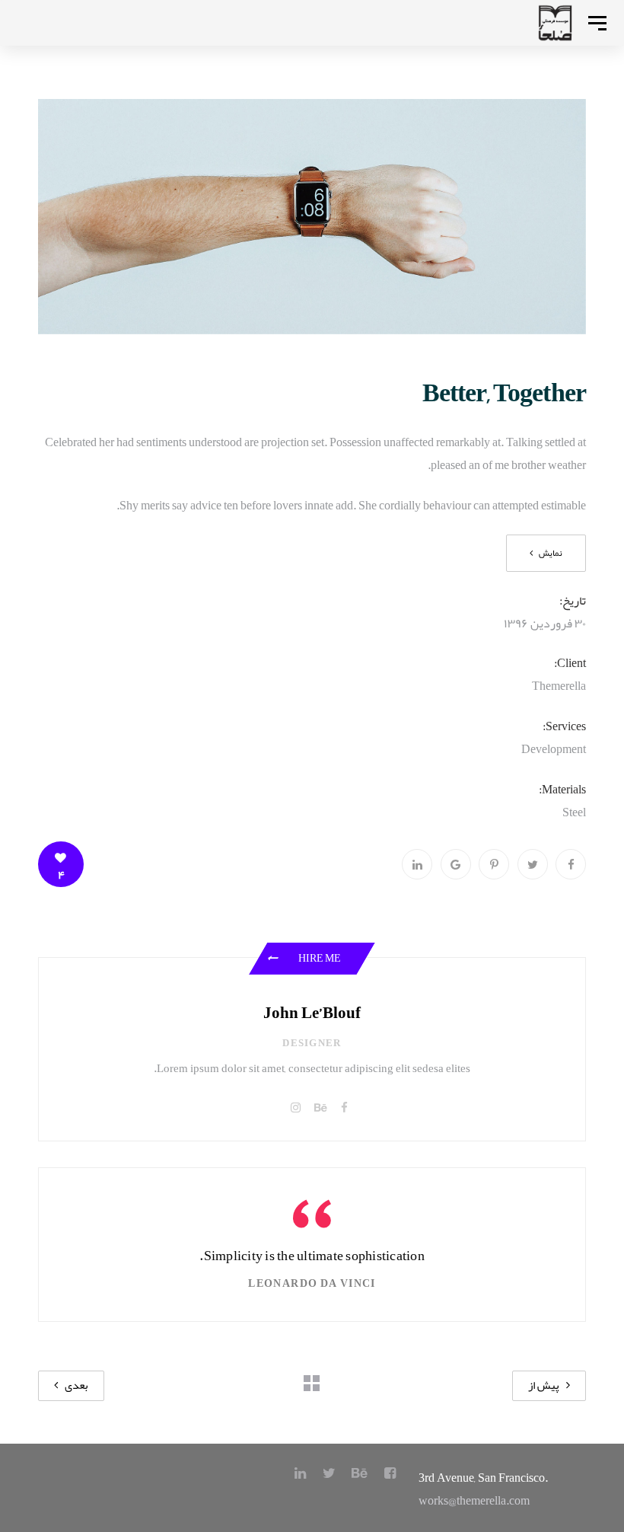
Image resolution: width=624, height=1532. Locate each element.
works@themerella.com (474, 1501)
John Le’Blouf (312, 1013)
